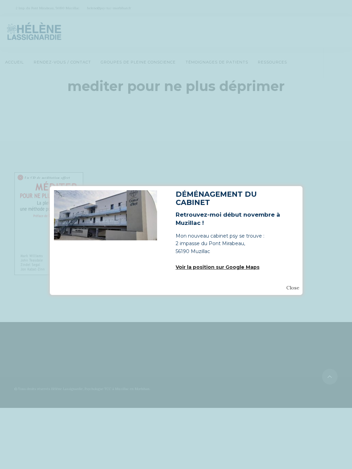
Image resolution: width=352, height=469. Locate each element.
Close (292, 288)
